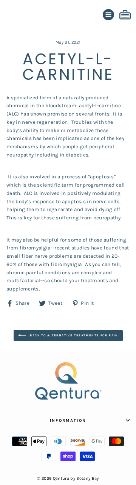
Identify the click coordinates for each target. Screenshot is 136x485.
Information (68, 420)
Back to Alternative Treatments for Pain (73, 335)
